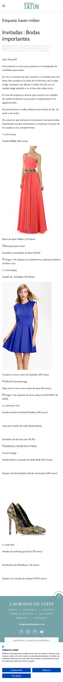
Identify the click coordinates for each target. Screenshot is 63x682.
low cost (31, 51)
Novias (12, 610)
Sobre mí (22, 618)
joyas (20, 51)
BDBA (13, 141)
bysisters (33, 374)
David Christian (28, 412)
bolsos (43, 48)
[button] (3, 6)
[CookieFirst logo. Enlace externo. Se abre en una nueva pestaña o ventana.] (3, 646)
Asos (30, 252)
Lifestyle (48, 610)
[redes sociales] (21, 631)
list (30, 551)
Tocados (44, 51)
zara (25, 439)
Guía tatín (46, 614)
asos (37, 388)
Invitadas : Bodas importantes (21, 35)
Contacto (40, 618)
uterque (29, 578)
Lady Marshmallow (32, 425)
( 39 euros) (33, 565)
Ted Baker (19, 276)
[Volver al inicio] (31, 6)
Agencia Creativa (21, 614)
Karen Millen (18, 239)
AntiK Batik (35, 459)
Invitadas (8, 51)
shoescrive (40, 473)
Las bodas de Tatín (31, 46)
